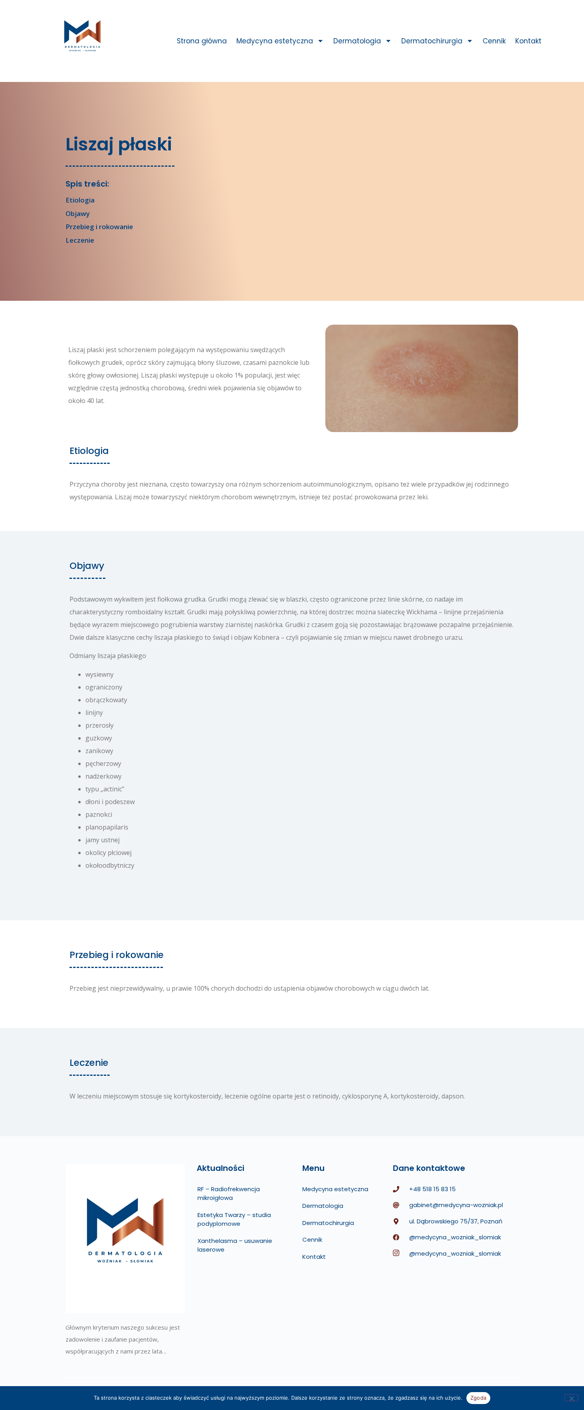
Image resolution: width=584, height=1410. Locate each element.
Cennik (494, 41)
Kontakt (528, 41)
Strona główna (202, 41)
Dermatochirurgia (431, 41)
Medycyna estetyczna (274, 41)
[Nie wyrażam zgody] (571, 1397)
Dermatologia (357, 41)
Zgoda (478, 1397)
